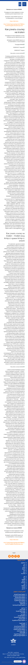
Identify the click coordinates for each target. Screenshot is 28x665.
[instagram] (9, 556)
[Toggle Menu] (20, 4)
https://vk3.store (14, 21)
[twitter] (15, 556)
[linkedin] (12, 556)
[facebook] (18, 556)
